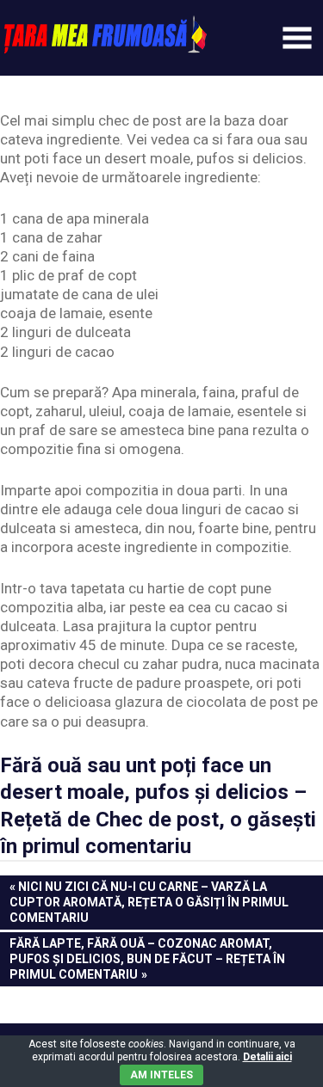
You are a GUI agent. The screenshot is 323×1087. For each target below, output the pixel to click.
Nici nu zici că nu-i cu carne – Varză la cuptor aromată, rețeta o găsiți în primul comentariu (149, 901)
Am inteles (161, 1075)
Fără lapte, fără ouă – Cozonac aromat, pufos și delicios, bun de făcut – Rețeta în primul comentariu (147, 958)
